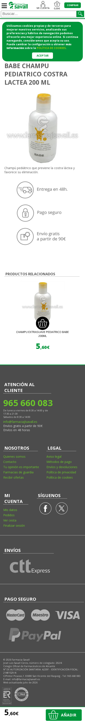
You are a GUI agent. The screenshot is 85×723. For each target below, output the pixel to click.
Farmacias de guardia (18, 472)
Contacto (9, 462)
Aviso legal (53, 456)
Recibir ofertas (13, 477)
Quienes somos (14, 456)
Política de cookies (59, 477)
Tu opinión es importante (21, 467)
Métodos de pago (59, 462)
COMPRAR (72, 5)
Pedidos (9, 515)
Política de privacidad (61, 472)
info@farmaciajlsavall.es (20, 422)
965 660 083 (27, 403)
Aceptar (43, 55)
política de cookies (51, 48)
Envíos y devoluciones (61, 467)
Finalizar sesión (14, 525)
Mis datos (10, 510)
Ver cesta (9, 520)
